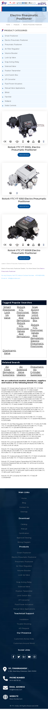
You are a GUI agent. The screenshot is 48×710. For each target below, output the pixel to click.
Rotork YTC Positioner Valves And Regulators (23, 314)
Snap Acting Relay (12, 62)
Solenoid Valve (10, 66)
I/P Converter (10, 79)
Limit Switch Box (11, 75)
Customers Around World (24, 643)
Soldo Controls (10, 105)
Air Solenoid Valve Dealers (22, 370)
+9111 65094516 (39, 275)
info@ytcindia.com (14, 278)
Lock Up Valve (10, 58)
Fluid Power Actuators (13, 84)
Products (16, 24)
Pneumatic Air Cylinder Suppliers (37, 370)
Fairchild (8, 97)
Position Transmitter (13, 71)
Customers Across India (24, 639)
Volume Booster (11, 53)
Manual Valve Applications (15, 88)
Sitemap (24, 512)
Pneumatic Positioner (13, 45)
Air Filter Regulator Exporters (9, 370)
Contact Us (24, 507)
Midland (8, 101)
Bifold (7, 92)
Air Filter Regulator (12, 49)
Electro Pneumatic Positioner (32, 24)
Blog (24, 503)
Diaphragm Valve (9, 352)
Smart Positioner (11, 36)
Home (8, 24)
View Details (24, 155)
